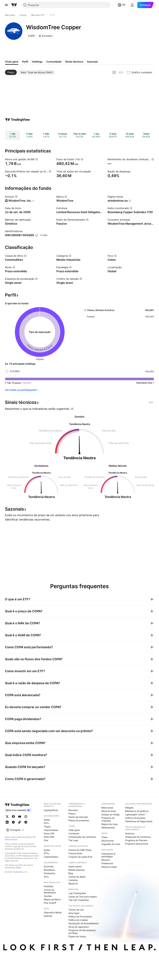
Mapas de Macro (52, 899)
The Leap (73, 840)
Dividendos (49, 873)
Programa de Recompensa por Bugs (81, 931)
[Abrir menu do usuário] (132, 5)
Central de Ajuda (76, 876)
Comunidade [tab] (53, 61)
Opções (48, 896)
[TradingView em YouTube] (19, 816)
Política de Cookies (78, 920)
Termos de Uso (76, 909)
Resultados (49, 870)
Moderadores (108, 827)
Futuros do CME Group (79, 850)
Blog (70, 873)
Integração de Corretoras (138, 837)
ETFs (46, 823)
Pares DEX (49, 837)
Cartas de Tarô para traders (82, 896)
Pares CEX (49, 833)
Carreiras (73, 880)
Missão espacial (76, 870)
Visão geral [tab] (11, 61)
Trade (104, 837)
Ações (47, 819)
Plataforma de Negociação (138, 821)
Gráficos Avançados (135, 818)
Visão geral (74, 830)
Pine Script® (50, 903)
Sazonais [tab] (92, 61)
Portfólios (48, 886)
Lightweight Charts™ (135, 814)
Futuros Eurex (75, 853)
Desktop (48, 916)
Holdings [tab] (37, 61)
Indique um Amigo (110, 814)
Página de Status (77, 936)
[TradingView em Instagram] (26, 816)
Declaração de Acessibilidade (83, 923)
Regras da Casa (109, 824)
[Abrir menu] (6, 5)
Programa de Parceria (136, 840)
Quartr (18, 867)
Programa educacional (136, 843)
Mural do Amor (108, 811)
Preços (71, 813)
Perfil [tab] (25, 61)
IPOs (46, 876)
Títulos (47, 826)
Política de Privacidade (80, 916)
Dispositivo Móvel (52, 912)
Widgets (129, 807)
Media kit (73, 883)
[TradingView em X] (7, 816)
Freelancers (107, 863)
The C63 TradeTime (78, 900)
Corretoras (73, 833)
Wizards (105, 860)
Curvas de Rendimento (50, 891)
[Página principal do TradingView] (14, 5)
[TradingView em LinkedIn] (7, 822)
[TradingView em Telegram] (13, 822)
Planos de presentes (78, 820)
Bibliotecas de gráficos (136, 811)
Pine (46, 840)
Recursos (73, 810)
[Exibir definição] (36, 159)
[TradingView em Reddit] (26, 822)
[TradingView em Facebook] (13, 816)
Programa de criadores (108, 819)
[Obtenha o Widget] (120, 72)
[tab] (11, 72)
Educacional (107, 840)
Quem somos (75, 866)
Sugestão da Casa (110, 844)
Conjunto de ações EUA (80, 856)
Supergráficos (51, 810)
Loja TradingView (77, 893)
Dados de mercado (78, 817)
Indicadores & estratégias (108, 855)
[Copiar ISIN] (36, 235)
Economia (49, 866)
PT (123, 5)
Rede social (107, 807)
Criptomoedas (51, 830)
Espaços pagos (109, 866)
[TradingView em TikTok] (19, 822)
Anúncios (129, 833)
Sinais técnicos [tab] (74, 61)
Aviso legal (73, 913)
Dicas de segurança (78, 926)
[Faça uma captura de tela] (114, 72)
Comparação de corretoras (82, 837)
